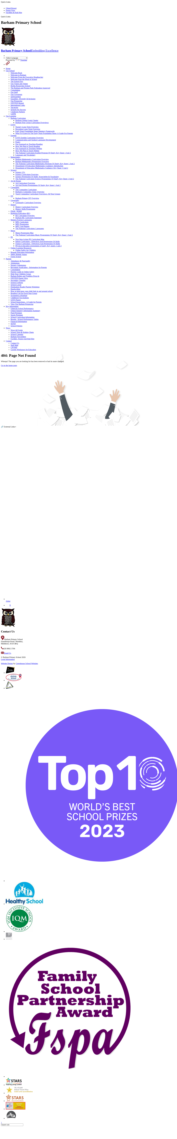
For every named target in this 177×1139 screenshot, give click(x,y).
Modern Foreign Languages (21, 220)
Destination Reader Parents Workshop (25, 287)
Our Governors (16, 94)
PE (12, 237)
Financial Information (19, 321)
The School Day (17, 81)
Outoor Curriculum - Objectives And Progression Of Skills (37, 244)
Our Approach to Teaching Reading (29, 144)
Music (13, 231)
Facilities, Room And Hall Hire (22, 339)
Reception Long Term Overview (27, 129)
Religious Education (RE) (20, 213)
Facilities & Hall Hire (14, 13)
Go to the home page (9, 365)
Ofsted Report (11, 8)
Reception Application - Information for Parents (29, 267)
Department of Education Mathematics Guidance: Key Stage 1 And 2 (41, 168)
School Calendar (17, 334)
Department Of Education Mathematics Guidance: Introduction (39, 166)
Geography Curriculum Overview (28, 203)
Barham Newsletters (18, 337)
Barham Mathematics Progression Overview (32, 161)
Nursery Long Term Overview (27, 127)
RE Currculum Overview (25, 216)
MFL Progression (22, 224)
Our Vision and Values (19, 84)
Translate (23, 60)
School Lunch (16, 285)
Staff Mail (14, 345)
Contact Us (15, 343)
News (8, 328)
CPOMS (14, 347)
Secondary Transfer (18, 280)
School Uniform (17, 283)
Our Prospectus (16, 101)
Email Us (7, 653)
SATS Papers (16, 300)
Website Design (7, 663)
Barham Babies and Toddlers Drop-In (25, 276)
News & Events (17, 330)
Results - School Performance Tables (25, 319)
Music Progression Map (24, 233)
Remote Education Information (22, 252)
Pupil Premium (16, 313)
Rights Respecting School (20, 86)
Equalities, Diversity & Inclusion (23, 99)
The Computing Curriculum (26, 190)
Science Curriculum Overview (27, 174)
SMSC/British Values (19, 254)
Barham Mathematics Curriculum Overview (32, 159)
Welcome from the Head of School (24, 79)
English (13, 136)
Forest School (16, 257)
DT (12, 196)
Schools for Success (18, 110)
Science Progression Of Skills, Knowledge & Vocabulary (37, 177)
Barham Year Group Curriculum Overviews (32, 123)
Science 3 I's (20, 172)
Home (8, 69)
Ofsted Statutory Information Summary (25, 311)
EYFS (13, 125)
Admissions (15, 263)
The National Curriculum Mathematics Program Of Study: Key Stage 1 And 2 (45, 164)
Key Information (12, 306)
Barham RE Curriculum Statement (28, 218)
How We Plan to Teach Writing (27, 151)
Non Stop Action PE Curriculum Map (29, 239)
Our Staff (14, 92)
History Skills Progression (25, 209)
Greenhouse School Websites (27, 663)
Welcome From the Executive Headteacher (27, 77)
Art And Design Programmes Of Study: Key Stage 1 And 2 (38, 185)
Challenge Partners (18, 112)
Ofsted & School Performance (22, 309)
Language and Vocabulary (25, 155)
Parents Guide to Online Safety (22, 272)
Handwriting (15, 289)
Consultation (15, 90)
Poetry (17, 142)
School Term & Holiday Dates (22, 332)
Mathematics (15, 157)
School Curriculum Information (22, 317)
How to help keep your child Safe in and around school (32, 291)
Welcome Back (16, 73)
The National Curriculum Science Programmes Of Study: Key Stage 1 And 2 (44, 179)
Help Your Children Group (21, 274)
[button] (11, 16)
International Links (18, 105)
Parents (8, 259)
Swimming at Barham (19, 296)
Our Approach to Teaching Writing (28, 149)
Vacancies (14, 107)
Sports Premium (17, 315)
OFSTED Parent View (19, 278)
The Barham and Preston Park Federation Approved (30, 88)
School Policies (16, 326)
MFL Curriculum (21, 222)
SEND (13, 324)
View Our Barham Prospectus (22, 304)
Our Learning (11, 116)
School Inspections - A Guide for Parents (26, 302)
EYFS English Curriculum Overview (29, 138)
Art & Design (16, 181)
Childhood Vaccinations (20, 298)
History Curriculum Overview (26, 207)
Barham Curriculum (18, 118)
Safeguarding (16, 97)
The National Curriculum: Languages (29, 229)
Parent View (10, 10)
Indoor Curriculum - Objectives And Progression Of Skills (37, 241)
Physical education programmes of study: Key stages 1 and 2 (38, 246)
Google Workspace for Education (23, 350)
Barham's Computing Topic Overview (29, 192)
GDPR (13, 114)
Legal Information (8, 659)
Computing (15, 187)
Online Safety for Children (25, 250)
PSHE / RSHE (16, 211)
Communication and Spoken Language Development (35, 140)
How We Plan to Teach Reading (27, 146)
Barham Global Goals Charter (26, 120)
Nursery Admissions (18, 265)
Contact (9, 341)
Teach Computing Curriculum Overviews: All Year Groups (37, 194)
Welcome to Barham (18, 75)
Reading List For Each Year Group (24, 293)
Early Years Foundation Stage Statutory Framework (35, 131)
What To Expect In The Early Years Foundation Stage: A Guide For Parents (44, 133)
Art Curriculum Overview (25, 183)
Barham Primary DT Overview (27, 198)
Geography (15, 200)
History (13, 205)
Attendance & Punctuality (20, 261)
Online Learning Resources (21, 248)
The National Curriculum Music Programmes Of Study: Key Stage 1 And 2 (44, 235)
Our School (10, 71)
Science (13, 170)
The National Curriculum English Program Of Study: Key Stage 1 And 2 (43, 153)
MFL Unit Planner (22, 226)
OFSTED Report (17, 103)
